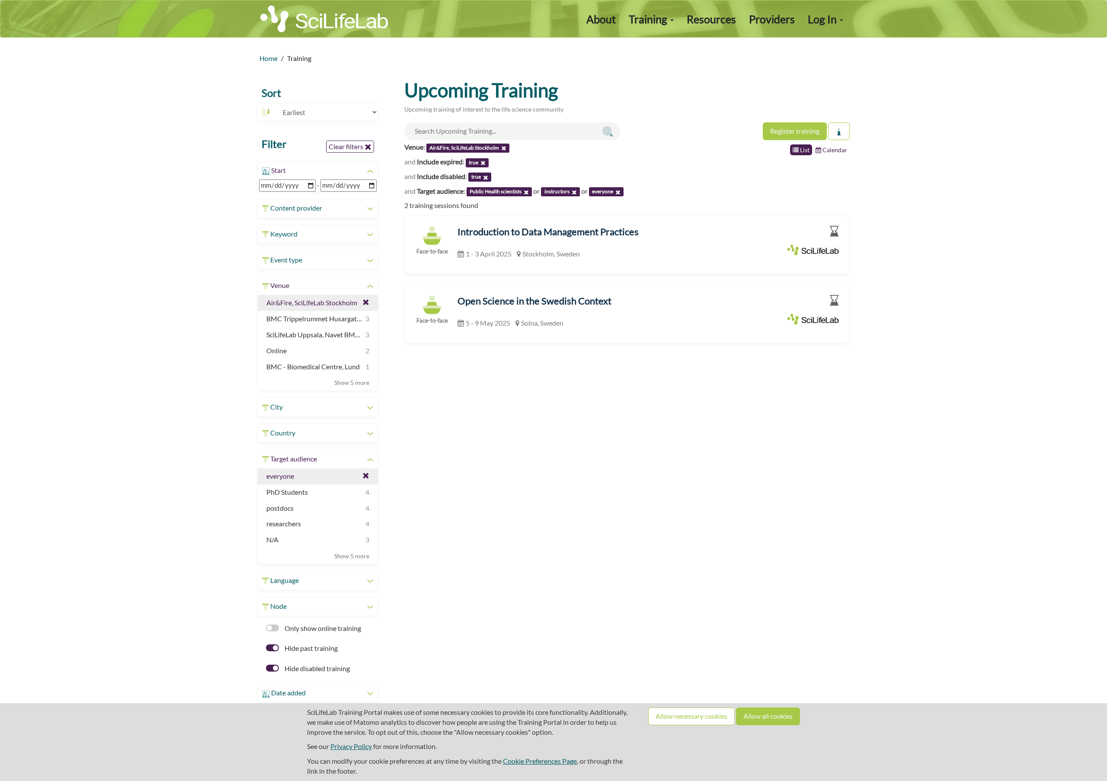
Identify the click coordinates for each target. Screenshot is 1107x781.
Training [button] (649, 19)
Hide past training (310, 648)
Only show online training (322, 628)
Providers (772, 19)
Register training (794, 131)
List (804, 150)
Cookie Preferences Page (540, 761)
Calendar (834, 150)
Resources (711, 19)
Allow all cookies (768, 716)
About (601, 19)
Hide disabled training (316, 668)
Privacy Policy (351, 746)
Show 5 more (351, 382)
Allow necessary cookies (691, 716)
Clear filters (347, 146)
